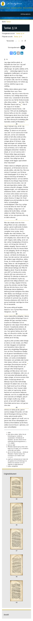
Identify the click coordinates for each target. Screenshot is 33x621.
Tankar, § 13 (20, 33)
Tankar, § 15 (18, 36)
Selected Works (28, 8)
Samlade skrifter (16, 8)
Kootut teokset (5, 8)
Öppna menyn (25, 14)
